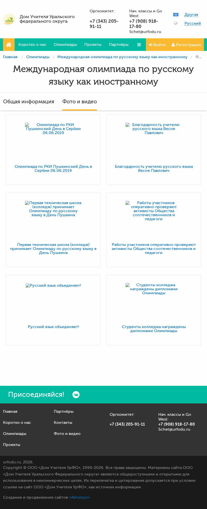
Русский (193, 23)
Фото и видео (79, 102)
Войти (159, 45)
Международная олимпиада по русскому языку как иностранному (122, 57)
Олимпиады (65, 44)
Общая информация (28, 102)
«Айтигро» (79, 497)
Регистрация (188, 45)
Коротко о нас (32, 44)
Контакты (63, 422)
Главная (10, 57)
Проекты (92, 44)
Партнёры (118, 44)
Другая (191, 15)
